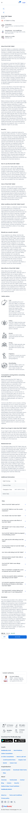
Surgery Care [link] (22, 760)
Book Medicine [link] (18, 750)
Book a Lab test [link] (21, 756)
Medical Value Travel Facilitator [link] (10, 786)
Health (3, 747)
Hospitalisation (3, 766)
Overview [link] (4, 780)
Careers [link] (9, 783)
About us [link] (3, 795)
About (3, 776)
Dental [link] (5, 763)
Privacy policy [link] (5, 798)
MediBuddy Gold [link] (6, 750)
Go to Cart (17, 636)
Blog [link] (2, 783)
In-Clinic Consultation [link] (7, 756)
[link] (7, 740)
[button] (19, 2)
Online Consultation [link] (7, 753)
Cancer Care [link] (13, 763)
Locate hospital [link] (5, 770)
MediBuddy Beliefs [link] (6, 789)
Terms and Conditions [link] (15, 795)
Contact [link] (22, 780)
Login (23, 2)
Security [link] (16, 783)
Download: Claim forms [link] (20, 770)
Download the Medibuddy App (11, 737)
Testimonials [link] (13, 780)
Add (4, 636)
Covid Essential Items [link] (9, 760)
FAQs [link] (4, 773)
